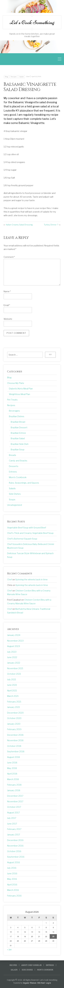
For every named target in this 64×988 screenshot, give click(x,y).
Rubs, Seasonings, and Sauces (24, 483)
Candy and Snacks (18, 460)
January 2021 (13, 707)
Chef (27, 76)
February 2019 (14, 729)
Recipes (14, 76)
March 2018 (13, 779)
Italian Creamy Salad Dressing (19, 224)
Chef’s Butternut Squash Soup (22, 538)
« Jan (9, 949)
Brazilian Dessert (19, 427)
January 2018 (13, 790)
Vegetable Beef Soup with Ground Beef (26, 527)
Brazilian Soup (17, 449)
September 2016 (15, 856)
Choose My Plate (15, 383)
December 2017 (15, 796)
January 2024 (13, 635)
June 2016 (12, 873)
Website (8, 319)
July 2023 (11, 652)
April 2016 (12, 884)
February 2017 (14, 829)
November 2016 (15, 845)
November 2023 (15, 640)
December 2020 (15, 712)
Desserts (13, 466)
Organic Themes (29, 983)
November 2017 (15, 801)
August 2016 (13, 862)
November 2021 (15, 668)
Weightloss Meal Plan (19, 394)
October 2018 (14, 746)
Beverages (14, 410)
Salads (21, 76)
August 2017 (13, 812)
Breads (12, 455)
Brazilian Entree (18, 433)
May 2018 (12, 768)
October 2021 (14, 674)
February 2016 (14, 895)
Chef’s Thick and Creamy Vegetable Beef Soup (30, 533)
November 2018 (15, 740)
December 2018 (15, 735)
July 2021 (11, 679)
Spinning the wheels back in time (31, 579)
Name (7, 291)
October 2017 (14, 807)
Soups (12, 499)
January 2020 (13, 724)
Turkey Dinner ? (51, 224)
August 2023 (13, 646)
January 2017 (13, 834)
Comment (9, 257)
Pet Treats (12, 399)
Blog (6, 76)
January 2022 (13, 662)
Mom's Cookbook (17, 477)
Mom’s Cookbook (45, 970)
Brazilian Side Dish (19, 444)
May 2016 (12, 879)
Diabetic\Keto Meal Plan (21, 388)
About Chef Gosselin (31, 965)
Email (7, 305)
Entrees (13, 471)
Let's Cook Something (32, 22)
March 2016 (13, 890)
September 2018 (15, 751)
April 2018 (12, 773)
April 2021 (12, 690)
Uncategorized (14, 505)
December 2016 (15, 840)
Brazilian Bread (18, 422)
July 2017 (11, 818)
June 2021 (12, 685)
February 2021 (14, 701)
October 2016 (14, 851)
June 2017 (12, 823)
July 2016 (11, 868)
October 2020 (14, 718)
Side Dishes (15, 494)
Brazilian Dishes (16, 416)
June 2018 (12, 762)
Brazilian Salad (18, 438)
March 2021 (13, 696)
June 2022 (12, 657)
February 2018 (14, 784)
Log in (48, 983)
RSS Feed (41, 983)
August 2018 (13, 757)
